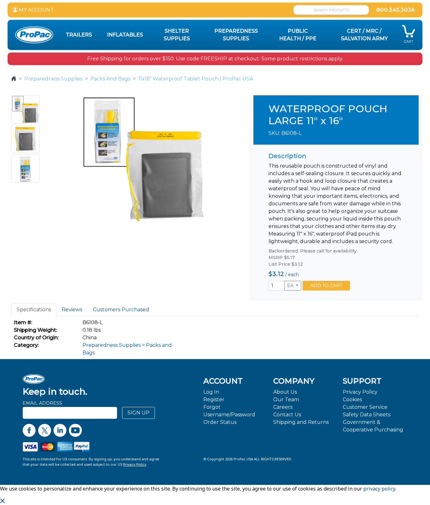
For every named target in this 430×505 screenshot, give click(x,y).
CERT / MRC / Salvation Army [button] (364, 35)
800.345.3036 (395, 10)
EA (291, 285)
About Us (285, 392)
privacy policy (379, 488)
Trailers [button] (79, 35)
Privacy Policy (360, 392)
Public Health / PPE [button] (297, 35)
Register (213, 399)
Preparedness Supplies (53, 79)
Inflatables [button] (125, 35)
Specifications (34, 310)
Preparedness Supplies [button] (236, 35)
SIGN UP (138, 413)
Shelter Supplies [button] (177, 35)
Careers (282, 407)
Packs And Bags (110, 79)
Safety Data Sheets (366, 415)
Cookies (352, 399)
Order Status (219, 422)
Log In (211, 392)
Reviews (72, 310)
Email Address (42, 403)
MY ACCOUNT (36, 10)
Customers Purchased (121, 310)
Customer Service (365, 407)
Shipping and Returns (301, 422)
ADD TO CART (326, 285)
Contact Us (287, 415)
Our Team (286, 399)
